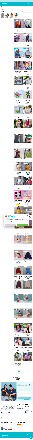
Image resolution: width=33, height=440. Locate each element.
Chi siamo (26, 415)
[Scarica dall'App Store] (4, 412)
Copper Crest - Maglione (18, 276)
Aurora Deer (18, 318)
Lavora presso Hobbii (20, 408)
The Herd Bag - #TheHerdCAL (27, 201)
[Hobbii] (3, 3)
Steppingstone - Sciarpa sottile (28, 348)
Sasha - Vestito (27, 128)
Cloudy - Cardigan (18, 71)
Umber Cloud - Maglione (18, 290)
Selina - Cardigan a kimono (27, 158)
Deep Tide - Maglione (27, 260)
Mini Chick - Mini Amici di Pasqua (28, 245)
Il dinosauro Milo (18, 115)
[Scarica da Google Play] (10, 412)
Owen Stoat (28, 318)
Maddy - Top (18, 143)
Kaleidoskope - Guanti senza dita (18, 348)
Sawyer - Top (28, 85)
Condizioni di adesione (16, 434)
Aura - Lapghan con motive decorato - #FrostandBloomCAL (18, 362)
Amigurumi (16, 17)
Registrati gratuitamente (27, 406)
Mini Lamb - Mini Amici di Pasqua (18, 261)
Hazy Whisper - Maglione (28, 276)
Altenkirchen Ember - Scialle (18, 28)
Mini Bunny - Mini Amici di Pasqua (18, 245)
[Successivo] (27, 371)
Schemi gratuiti (2, 17)
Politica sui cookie (9, 434)
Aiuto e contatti (19, 405)
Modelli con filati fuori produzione (28, 412)
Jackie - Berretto (27, 143)
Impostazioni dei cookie (5, 435)
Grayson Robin (27, 303)
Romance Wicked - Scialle (18, 43)
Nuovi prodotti (27, 409)
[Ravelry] (11, 418)
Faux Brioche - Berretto (28, 333)
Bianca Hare (18, 303)
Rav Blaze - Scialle (28, 28)
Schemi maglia (11, 17)
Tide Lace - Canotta (18, 128)
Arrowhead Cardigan (27, 43)
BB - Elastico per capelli (18, 158)
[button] (32, 4)
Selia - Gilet (28, 172)
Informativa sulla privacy (26, 399)
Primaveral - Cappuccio (18, 333)
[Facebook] (4, 418)
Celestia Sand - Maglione (28, 290)
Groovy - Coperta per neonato (27, 72)
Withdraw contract (23, 434)
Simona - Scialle (18, 172)
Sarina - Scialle (18, 186)
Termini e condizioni (3, 434)
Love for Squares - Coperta (18, 85)
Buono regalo (27, 413)
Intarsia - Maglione (28, 361)
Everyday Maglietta (18, 57)
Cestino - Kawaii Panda (18, 200)
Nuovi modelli (27, 410)
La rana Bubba (27, 100)
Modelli (3, 9)
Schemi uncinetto (7, 17)
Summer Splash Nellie (18, 100)
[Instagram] (2, 418)
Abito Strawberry (28, 186)
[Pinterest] (6, 418)
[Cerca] (31, 7)
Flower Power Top (28, 57)
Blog (25, 407)
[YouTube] (8, 418)
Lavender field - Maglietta (28, 115)
